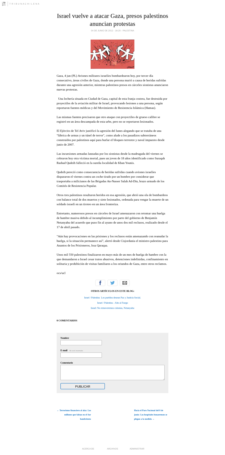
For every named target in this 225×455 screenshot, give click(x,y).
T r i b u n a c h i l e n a (24, 4)
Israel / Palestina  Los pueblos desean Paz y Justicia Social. (112, 297)
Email (125, 283)
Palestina (128, 30)
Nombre (64, 338)
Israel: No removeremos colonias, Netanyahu (112, 308)
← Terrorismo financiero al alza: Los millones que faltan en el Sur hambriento (74, 414)
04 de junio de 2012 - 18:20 (106, 30)
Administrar (137, 449)
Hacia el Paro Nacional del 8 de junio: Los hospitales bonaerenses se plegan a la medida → (150, 414)
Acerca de (88, 449)
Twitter (112, 283)
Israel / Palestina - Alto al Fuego (112, 302)
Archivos (112, 449)
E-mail (71, 350)
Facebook (100, 283)
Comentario (66, 362)
